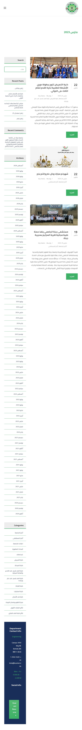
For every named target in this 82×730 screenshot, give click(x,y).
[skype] (12, 694)
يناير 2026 (20, 203)
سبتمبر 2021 (19, 453)
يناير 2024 (20, 323)
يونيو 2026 (19, 176)
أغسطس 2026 (18, 165)
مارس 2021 (19, 486)
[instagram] (19, 694)
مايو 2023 (19, 366)
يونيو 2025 (19, 241)
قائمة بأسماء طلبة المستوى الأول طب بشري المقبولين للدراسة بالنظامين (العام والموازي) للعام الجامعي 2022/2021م (14, 142)
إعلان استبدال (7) (17, 113)
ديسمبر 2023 (19, 328)
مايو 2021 (19, 475)
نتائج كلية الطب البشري (16, 613)
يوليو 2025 (19, 236)
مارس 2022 (19, 421)
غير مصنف (20, 554)
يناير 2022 (20, 432)
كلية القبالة (19, 586)
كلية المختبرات (18, 591)
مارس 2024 (19, 312)
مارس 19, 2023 (62, 243)
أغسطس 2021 (18, 459)
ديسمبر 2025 (19, 209)
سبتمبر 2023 (19, 345)
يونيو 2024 (19, 301)
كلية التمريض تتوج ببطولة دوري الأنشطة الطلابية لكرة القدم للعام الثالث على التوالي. (51, 88)
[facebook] (10, 690)
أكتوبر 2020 (19, 513)
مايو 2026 (19, 181)
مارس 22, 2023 (62, 96)
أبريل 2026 (19, 187)
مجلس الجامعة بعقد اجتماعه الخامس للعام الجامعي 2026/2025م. (13, 105)
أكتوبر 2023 (19, 339)
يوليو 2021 (19, 464)
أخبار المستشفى (53, 182)
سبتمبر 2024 (19, 285)
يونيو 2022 (19, 405)
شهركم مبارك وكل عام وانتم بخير (52, 174)
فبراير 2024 (19, 317)
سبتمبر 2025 (19, 225)
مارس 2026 (19, 192)
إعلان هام (20, 118)
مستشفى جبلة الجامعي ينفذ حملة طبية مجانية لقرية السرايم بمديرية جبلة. (51, 235)
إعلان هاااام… (18, 88)
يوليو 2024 (19, 296)
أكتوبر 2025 (19, 220)
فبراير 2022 (19, 426)
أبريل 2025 (19, 252)
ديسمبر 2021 (19, 437)
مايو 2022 (19, 410)
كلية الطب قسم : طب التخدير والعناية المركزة (14, 571)
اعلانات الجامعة (18, 543)
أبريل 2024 (19, 307)
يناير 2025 (20, 263)
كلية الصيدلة (19, 565)
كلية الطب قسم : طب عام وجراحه (15, 579)
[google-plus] (13, 690)
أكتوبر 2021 (19, 448)
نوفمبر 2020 (19, 508)
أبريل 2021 (19, 481)
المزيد (72, 134)
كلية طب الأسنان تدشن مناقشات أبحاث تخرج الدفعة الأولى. (14, 95)
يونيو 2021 (19, 470)
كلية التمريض (54, 98)
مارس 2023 (19, 372)
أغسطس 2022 (18, 394)
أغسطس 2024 (18, 290)
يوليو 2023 (19, 356)
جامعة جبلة (41, 96)
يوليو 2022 (19, 399)
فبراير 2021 (19, 492)
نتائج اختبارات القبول (17, 607)
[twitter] (16, 694)
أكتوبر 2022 (19, 383)
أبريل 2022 (19, 415)
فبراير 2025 (19, 258)
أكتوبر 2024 (19, 279)
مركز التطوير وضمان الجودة (14, 602)
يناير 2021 (20, 497)
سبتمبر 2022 (19, 388)
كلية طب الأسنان (17, 596)
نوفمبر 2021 (19, 443)
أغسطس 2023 (18, 350)
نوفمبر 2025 (19, 214)
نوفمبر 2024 (19, 274)
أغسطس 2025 (18, 230)
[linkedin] (17, 690)
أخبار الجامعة (62, 98)
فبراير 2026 (19, 198)
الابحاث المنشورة (17, 549)
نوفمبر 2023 (19, 334)
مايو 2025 (19, 247)
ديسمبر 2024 (19, 269)
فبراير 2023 (19, 377)
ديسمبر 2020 (19, 502)
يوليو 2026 (19, 171)
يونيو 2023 (19, 361)
